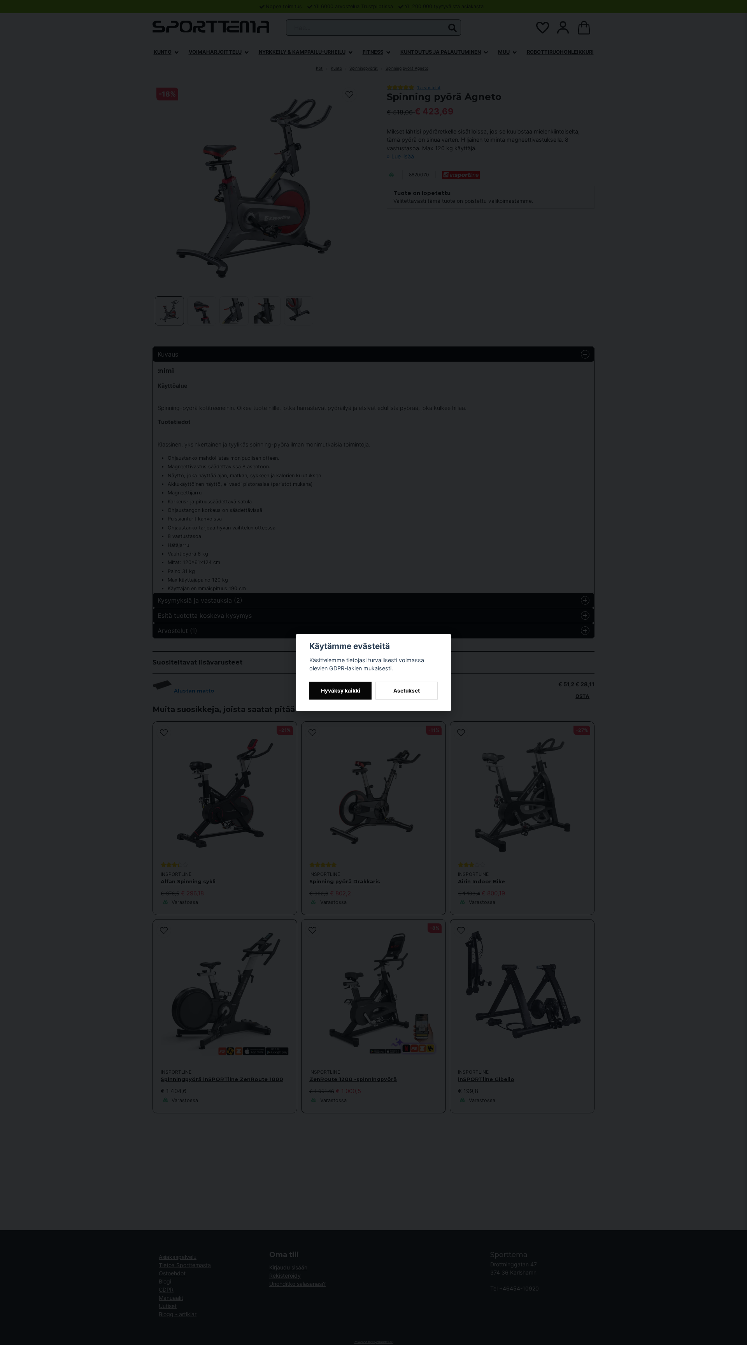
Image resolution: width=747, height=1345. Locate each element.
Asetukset (406, 690)
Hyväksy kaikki (340, 690)
